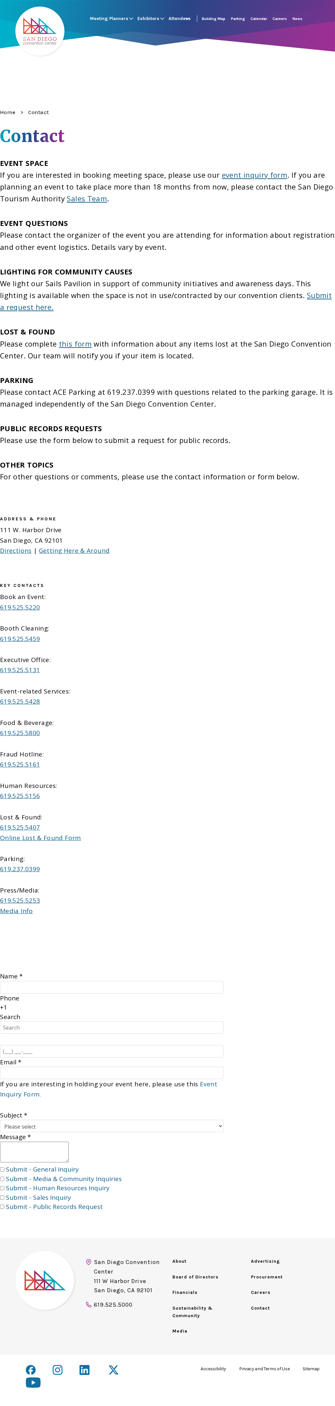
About (179, 1261)
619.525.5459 (20, 638)
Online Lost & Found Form (40, 838)
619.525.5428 (20, 701)
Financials (185, 1292)
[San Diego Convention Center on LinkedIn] (85, 1370)
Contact (260, 1308)
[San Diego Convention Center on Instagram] (57, 1370)
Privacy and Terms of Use (264, 1369)
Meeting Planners (109, 18)
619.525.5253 (20, 900)
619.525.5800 (20, 733)
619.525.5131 (20, 670)
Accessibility (213, 1369)
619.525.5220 (20, 607)
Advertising (265, 1261)
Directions (16, 550)
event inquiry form (254, 175)
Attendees (179, 18)
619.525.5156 (20, 796)
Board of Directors (195, 1277)
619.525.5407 (20, 827)
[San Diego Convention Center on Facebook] (31, 1370)
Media (179, 1331)
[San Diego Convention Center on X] (114, 1370)
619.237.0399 (20, 869)
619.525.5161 (20, 764)
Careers (261, 1292)
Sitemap (311, 1369)
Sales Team (87, 198)
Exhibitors (148, 18)
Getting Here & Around (74, 550)
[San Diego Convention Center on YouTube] (33, 1382)
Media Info (16, 911)
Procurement (267, 1277)
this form (75, 344)
